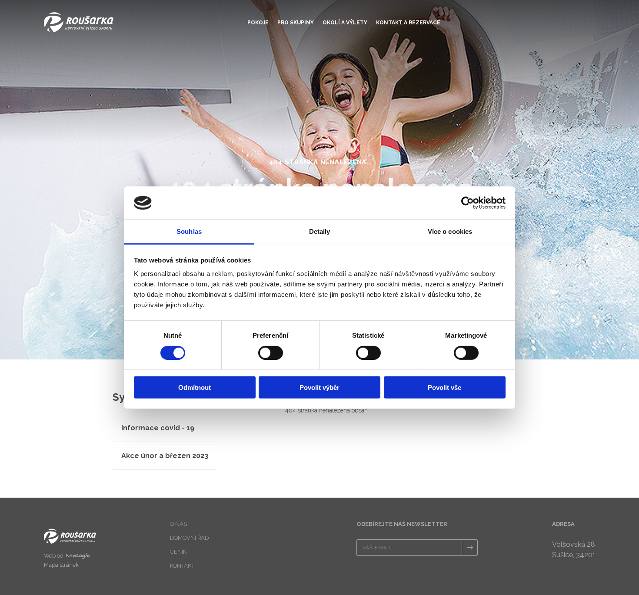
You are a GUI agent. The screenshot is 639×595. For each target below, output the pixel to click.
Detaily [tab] (319, 231)
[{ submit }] (470, 547)
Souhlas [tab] (189, 231)
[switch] (270, 352)
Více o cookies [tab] (450, 231)
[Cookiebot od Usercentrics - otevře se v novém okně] (467, 202)
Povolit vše (444, 387)
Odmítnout (194, 387)
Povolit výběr (319, 387)
